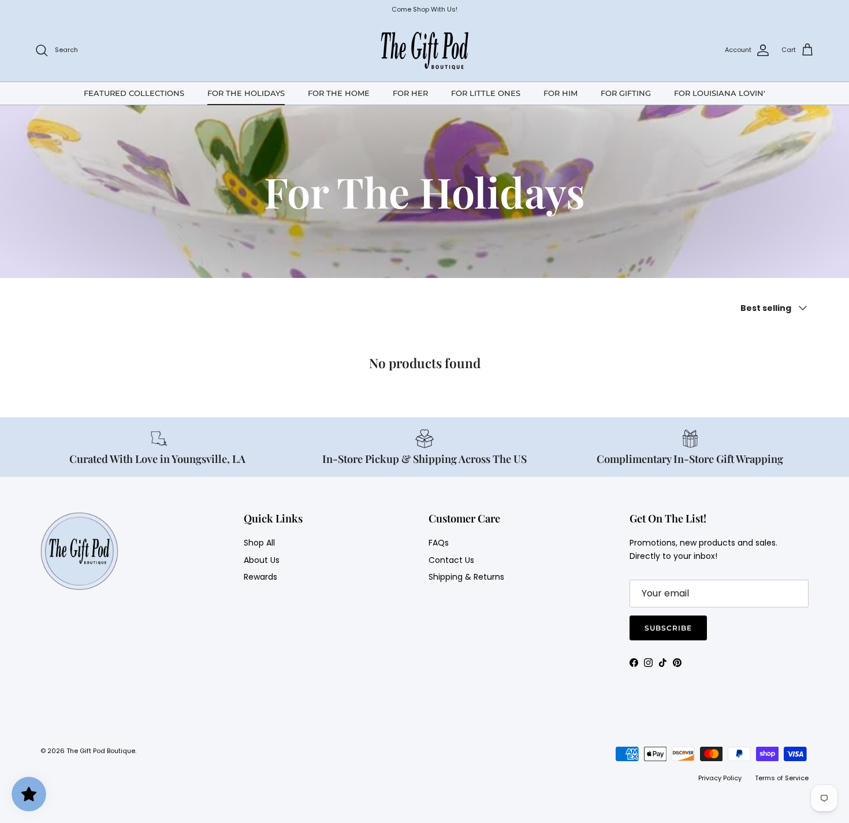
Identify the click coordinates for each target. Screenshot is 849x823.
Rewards (260, 577)
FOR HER (410, 92)
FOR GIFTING (626, 92)
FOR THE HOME (339, 92)
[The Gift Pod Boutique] (425, 50)
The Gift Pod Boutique (100, 750)
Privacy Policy (720, 778)
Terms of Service (782, 778)
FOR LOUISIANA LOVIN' (719, 92)
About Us (262, 560)
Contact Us (451, 560)
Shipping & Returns (466, 577)
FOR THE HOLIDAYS (246, 92)
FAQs (439, 542)
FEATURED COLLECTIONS (134, 92)
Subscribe (668, 628)
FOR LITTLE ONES (485, 92)
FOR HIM (560, 92)
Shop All (259, 542)
